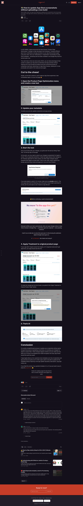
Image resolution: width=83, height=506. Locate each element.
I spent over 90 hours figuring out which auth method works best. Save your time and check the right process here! (36, 464)
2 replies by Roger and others (30, 422)
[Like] (21, 457)
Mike (24, 426)
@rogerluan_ (28, 367)
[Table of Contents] (1, 253)
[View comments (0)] (31, 457)
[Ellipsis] (61, 409)
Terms (43, 497)
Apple (43, 46)
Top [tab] (22, 446)
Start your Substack (38, 500)
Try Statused (35, 238)
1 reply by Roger (28, 436)
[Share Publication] (69, 2)
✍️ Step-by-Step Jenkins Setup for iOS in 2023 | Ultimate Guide (35, 451)
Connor (24, 409)
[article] (41, 453)
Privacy (40, 497)
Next (58, 390)
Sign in (79, 2)
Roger (25, 17)
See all (23, 480)
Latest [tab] (25, 446)
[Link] (19, 72)
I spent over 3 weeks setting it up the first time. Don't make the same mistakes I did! (36, 454)
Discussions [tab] (29, 446)
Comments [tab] (24, 398)
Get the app (47, 500)
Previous (25, 390)
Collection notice (48, 497)
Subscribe (74, 2)
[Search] (66, 2)
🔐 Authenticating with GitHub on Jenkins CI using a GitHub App (34, 461)
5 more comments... (24, 441)
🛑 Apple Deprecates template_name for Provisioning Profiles (35, 471)
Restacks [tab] (28, 398)
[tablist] (26, 399)
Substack (36, 503)
